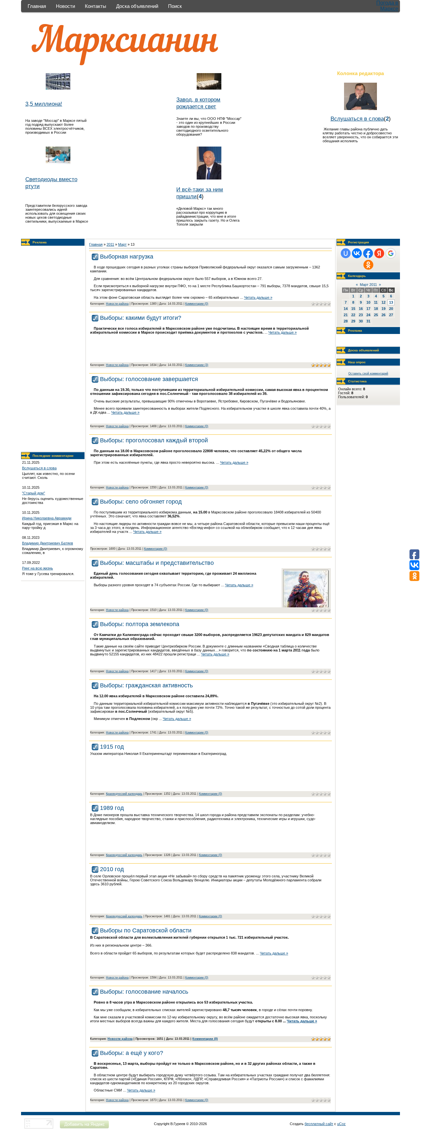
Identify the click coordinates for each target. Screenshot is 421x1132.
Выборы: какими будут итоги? (140, 318)
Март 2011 (368, 285)
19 (383, 309)
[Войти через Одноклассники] (368, 265)
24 (368, 315)
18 (376, 309)
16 (361, 309)
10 (368, 302)
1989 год (112, 808)
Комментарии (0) (196, 303)
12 (383, 302)
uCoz (341, 1124)
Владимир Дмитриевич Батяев (47, 543)
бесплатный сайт (319, 1124)
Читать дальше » (258, 297)
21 (346, 315)
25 (376, 315)
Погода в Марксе (387, 6)
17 (368, 309)
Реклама (40, 242)
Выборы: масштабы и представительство (157, 563)
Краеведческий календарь (124, 793)
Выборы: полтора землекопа (139, 624)
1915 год (112, 746)
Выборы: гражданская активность (146, 685)
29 (353, 321)
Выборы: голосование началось (144, 991)
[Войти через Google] (390, 253)
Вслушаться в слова (357, 118)
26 (383, 315)
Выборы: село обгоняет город (141, 501)
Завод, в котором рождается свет (198, 103)
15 (353, 309)
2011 (110, 244)
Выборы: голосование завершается (149, 379)
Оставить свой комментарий (368, 373)
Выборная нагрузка (126, 256)
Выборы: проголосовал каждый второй (154, 440)
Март (122, 244)
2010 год (112, 869)
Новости (65, 6)
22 (353, 315)
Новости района (117, 303)
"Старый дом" (33, 493)
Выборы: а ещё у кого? (131, 1053)
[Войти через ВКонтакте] (357, 253)
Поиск (175, 6)
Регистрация (358, 242)
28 (346, 321)
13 (391, 302)
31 (368, 321)
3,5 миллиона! (43, 103)
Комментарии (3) (196, 365)
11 (376, 302)
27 (391, 315)
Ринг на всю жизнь (37, 568)
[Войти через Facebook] (368, 253)
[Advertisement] (53, 349)
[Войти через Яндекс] (379, 253)
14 (346, 309)
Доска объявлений (137, 6)
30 (361, 321)
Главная (37, 6)
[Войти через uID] (346, 253)
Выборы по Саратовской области (145, 930)
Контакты (95, 6)
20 (391, 309)
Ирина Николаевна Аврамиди (46, 518)
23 (361, 315)
